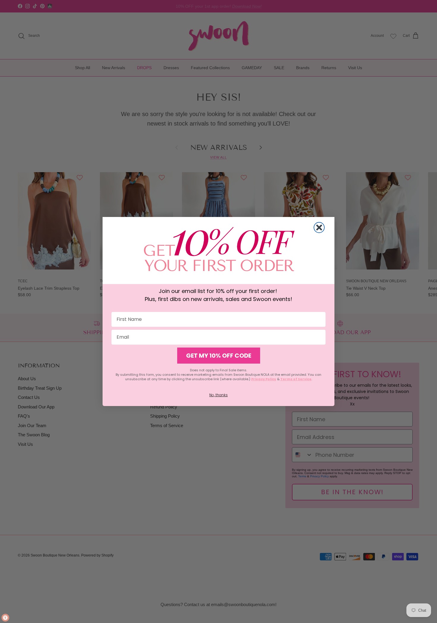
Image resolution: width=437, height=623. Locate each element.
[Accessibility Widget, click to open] (5, 618)
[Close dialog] (319, 227)
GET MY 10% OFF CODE (218, 355)
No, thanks (218, 394)
